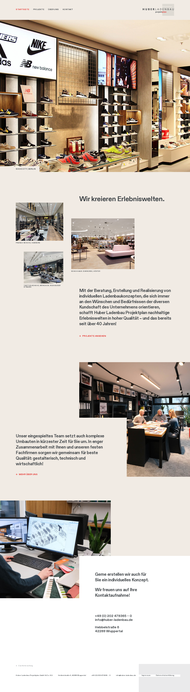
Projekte (38, 9)
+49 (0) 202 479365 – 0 (113, 616)
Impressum (146, 675)
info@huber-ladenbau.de (114, 620)
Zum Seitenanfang (25, 666)
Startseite (22, 9)
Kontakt (68, 9)
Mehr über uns (28, 474)
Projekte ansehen (94, 336)
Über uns (53, 9)
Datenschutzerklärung (165, 675)
